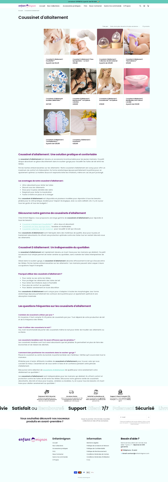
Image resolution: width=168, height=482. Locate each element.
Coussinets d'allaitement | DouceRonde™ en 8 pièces (108, 99)
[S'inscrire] (148, 417)
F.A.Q (88, 460)
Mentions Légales (92, 443)
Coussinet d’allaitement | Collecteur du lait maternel (108, 60)
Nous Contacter (57, 454)
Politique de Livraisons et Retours (98, 446)
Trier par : (105, 26)
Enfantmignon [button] (61, 438)
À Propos (55, 460)
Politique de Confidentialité (96, 448)
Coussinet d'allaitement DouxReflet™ (37, 224)
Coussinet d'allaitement (32, 10)
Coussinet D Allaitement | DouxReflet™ (54, 60)
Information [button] (94, 438)
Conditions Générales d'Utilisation (98, 457)
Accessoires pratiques (60, 448)
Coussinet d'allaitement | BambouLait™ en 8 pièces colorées (81, 100)
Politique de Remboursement (97, 451)
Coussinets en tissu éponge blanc (36, 226)
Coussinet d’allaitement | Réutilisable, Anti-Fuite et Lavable (134, 100)
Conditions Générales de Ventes (98, 454)
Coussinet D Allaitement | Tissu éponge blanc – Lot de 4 (83, 60)
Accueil (20, 10)
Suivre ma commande (60, 457)
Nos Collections (57, 446)
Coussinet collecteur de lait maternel (37, 229)
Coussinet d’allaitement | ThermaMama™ (134, 60)
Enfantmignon (86, 477)
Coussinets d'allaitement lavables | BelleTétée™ (54, 99)
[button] (54, 6)
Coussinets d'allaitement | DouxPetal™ (81, 140)
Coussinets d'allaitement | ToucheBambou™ (55, 140)
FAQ (53, 451)
